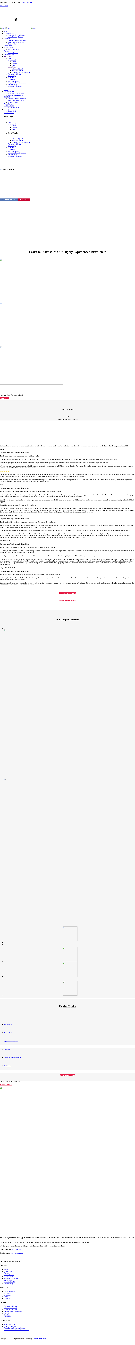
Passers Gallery (8, 199)
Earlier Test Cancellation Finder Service (16, 1330)
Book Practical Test (8, 1032)
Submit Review (9, 1275)
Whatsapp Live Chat (10, 1308)
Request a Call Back (10, 1306)
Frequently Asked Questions (13, 1311)
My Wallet (7, 1295)
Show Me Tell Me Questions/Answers (12, 1057)
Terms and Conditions (11, 1278)
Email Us (7, 1315)
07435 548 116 (27, 2)
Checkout (7, 1298)
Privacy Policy (8, 1283)
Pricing (6, 1269)
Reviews (23, 199)
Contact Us (7, 1317)
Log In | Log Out (9, 1291)
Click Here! (4, 398)
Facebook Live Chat (10, 1309)
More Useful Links (67, 1075)
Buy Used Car (7, 1065)
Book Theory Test (8, 1024)
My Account (4, 6)
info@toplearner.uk (17, 1253)
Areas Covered (8, 1271)
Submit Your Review (67, 601)
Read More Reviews (67, 593)
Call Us (6, 1313)
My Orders (7, 1293)
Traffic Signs (7, 1049)
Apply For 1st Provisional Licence (14, 1328)
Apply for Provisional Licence (11, 1041)
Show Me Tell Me (9, 1282)
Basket (6, 1296)
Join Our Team (6, 1085)
